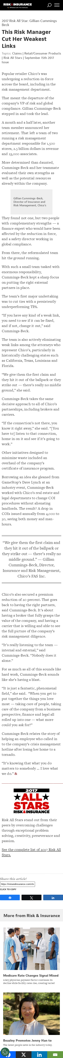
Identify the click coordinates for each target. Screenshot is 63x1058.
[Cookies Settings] (5, 1052)
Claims (17, 54)
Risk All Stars (13, 58)
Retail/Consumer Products (42, 54)
